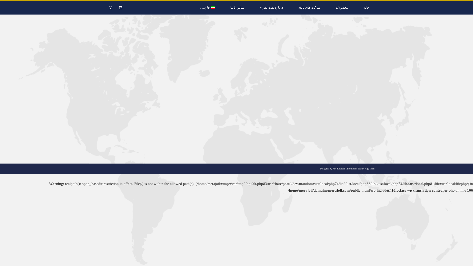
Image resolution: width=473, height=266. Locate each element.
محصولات (342, 7)
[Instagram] (110, 7)
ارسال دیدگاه (335, 123)
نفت (376, 123)
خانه (366, 7)
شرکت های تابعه (309, 7)
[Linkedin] (120, 7)
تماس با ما (237, 7)
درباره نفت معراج (271, 7)
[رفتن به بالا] (466, 259)
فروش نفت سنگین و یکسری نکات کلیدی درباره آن (327, 114)
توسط (363, 123)
